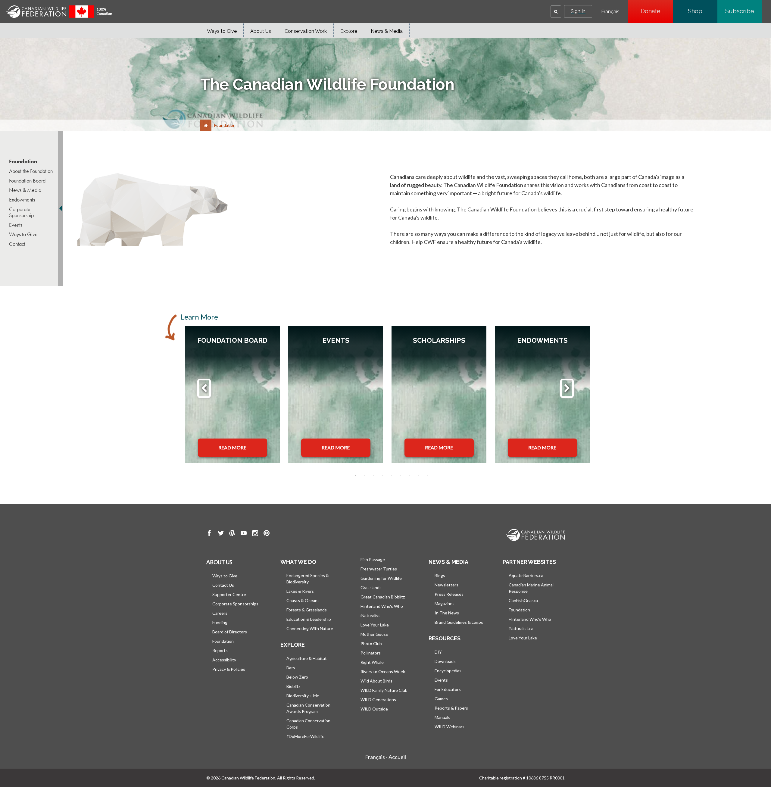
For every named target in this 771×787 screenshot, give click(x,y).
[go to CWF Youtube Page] (244, 534)
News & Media (387, 31)
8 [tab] (419, 475)
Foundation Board (27, 181)
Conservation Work (306, 31)
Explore (348, 31)
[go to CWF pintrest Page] (267, 534)
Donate (657, 11)
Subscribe (743, 11)
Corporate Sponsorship (21, 212)
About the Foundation (31, 171)
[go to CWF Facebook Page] (209, 534)
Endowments (22, 200)
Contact (17, 244)
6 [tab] (401, 475)
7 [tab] (410, 475)
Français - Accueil (385, 757)
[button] (556, 11)
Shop (702, 11)
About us (219, 562)
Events (15, 225)
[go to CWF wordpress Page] (232, 534)
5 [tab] (392, 475)
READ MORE (232, 447)
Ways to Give (222, 31)
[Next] (567, 388)
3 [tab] (373, 475)
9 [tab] (428, 475)
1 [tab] (355, 475)
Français (610, 11)
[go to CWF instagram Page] (255, 534)
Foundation (23, 161)
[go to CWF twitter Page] (221, 534)
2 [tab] (364, 475)
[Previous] (204, 388)
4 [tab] (382, 475)
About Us (260, 31)
